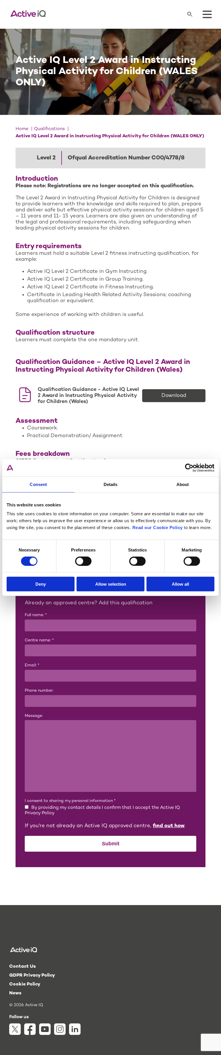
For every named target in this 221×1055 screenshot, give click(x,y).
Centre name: (39, 640)
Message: (34, 716)
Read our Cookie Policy (157, 527)
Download (173, 395)
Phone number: (39, 690)
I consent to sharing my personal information (70, 801)
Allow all (180, 584)
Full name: (36, 615)
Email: (32, 665)
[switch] (83, 561)
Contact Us (22, 966)
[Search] (189, 14)
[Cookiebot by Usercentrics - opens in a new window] (189, 467)
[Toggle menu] (207, 14)
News (15, 993)
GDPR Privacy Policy (32, 975)
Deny (40, 584)
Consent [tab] (38, 484)
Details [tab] (111, 484)
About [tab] (182, 484)
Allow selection (110, 584)
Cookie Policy (24, 984)
